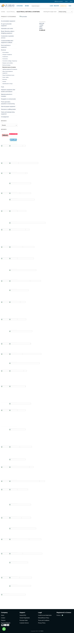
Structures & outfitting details (8, 109)
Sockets (4, 81)
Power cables (5, 77)
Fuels (2, 87)
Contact (3, 617)
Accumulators (5, 52)
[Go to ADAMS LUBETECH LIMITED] (5, 135)
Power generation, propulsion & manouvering (8, 102)
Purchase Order (24, 620)
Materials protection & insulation (6, 95)
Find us (58, 615)
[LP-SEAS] (7, 5)
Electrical (11, 11)
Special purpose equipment (8, 106)
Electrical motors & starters (9, 67)
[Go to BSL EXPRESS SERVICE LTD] (18, 177)
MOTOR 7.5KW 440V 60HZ (41, 26)
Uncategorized (5, 116)
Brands (27, 5)
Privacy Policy (41, 623)
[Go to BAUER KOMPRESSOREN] (13, 139)
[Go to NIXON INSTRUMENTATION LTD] (17, 462)
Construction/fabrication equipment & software (7, 41)
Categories (20, 5)
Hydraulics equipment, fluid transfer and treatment (8, 90)
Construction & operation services (7, 37)
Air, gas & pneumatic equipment (6, 24)
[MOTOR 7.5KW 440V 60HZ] (28, 26)
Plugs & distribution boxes (8, 75)
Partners (3, 620)
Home (3, 11)
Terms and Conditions (43, 620)
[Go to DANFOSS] (17, 216)
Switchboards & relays (7, 83)
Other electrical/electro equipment (7, 72)
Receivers (4, 79)
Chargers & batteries (7, 54)
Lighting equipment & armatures (9, 69)
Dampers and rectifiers (7, 63)
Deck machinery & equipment (5, 46)
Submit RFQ (23, 615)
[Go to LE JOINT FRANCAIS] (17, 393)
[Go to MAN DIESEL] (17, 417)
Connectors (5, 58)
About (2, 615)
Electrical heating (6, 65)
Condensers (5, 56)
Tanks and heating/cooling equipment (8, 113)
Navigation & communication (8, 99)
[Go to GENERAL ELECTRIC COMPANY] (17, 309)
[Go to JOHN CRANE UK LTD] (16, 377)
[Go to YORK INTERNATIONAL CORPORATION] (13, 599)
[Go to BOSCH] (17, 153)
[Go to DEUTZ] (17, 237)
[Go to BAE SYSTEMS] (13, 134)
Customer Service (24, 623)
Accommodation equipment (8, 21)
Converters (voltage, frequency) (9, 60)
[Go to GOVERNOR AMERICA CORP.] (17, 324)
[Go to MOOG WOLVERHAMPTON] (17, 437)
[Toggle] (16, 21)
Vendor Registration (25, 617)
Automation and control (7, 28)
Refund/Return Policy (43, 617)
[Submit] (38, 6)
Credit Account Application (45, 615)
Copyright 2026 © (37, 631)
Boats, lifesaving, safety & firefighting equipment (7, 32)
